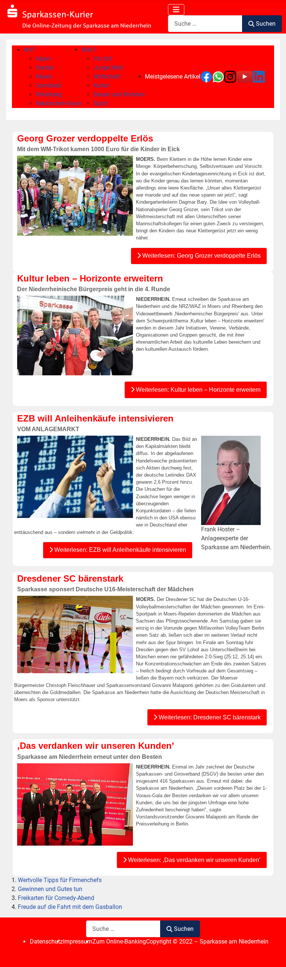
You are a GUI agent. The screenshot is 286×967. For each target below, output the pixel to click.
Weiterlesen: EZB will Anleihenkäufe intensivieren (119, 550)
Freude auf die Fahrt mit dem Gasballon (70, 906)
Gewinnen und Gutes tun (50, 889)
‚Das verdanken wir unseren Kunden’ (95, 746)
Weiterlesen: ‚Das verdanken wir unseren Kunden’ (194, 860)
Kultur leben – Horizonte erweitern (90, 278)
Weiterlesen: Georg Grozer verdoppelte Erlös (201, 255)
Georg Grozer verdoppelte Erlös (85, 138)
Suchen (266, 23)
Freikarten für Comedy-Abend (56, 897)
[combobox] (205, 23)
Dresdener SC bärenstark (70, 578)
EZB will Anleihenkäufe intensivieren (95, 418)
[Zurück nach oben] (273, 953)
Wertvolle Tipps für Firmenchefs (60, 880)
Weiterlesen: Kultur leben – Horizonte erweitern (197, 390)
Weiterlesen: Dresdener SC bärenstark (209, 717)
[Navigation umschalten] (176, 9)
